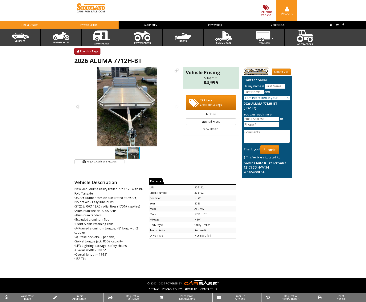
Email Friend (212, 121)
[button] (177, 70)
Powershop (215, 25)
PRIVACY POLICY (172, 289)
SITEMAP (154, 289)
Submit (270, 149)
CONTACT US (208, 289)
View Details (210, 129)
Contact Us (278, 25)
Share (213, 114)
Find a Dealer (29, 25)
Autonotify (150, 25)
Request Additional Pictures (101, 161)
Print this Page (88, 51)
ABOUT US (191, 289)
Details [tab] (155, 181)
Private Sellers (89, 25)
